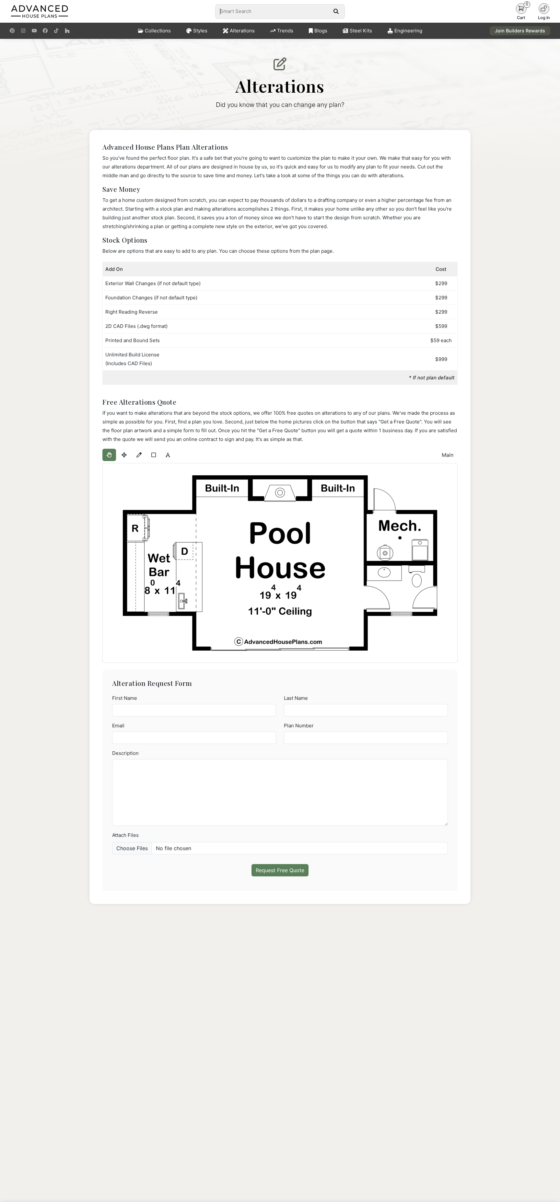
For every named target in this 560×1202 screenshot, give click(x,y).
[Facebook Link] (45, 30)
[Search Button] (336, 11)
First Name (124, 698)
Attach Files (125, 835)
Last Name (296, 698)
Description (125, 753)
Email (118, 725)
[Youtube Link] (34, 30)
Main (447, 455)
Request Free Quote (280, 870)
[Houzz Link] (67, 30)
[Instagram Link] (23, 30)
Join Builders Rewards (520, 30)
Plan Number (299, 725)
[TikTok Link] (56, 30)
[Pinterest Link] (12, 30)
